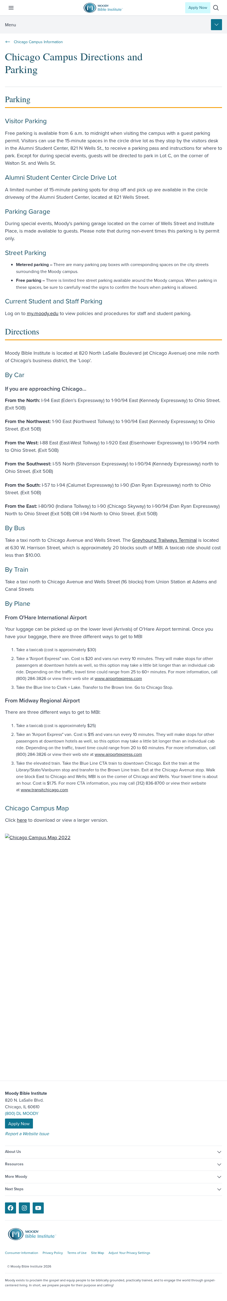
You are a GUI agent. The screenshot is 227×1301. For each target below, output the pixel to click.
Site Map (97, 1252)
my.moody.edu (42, 313)
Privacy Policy (53, 1252)
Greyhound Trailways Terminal (164, 540)
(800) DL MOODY (21, 1113)
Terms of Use (77, 1252)
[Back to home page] (36, 1234)
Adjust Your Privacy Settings (129, 1252)
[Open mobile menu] (14, 7)
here (22, 819)
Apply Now (198, 7)
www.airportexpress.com (118, 678)
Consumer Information (21, 1252)
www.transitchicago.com (44, 790)
